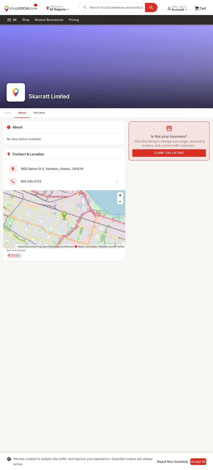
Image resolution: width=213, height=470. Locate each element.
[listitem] (64, 181)
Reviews (39, 112)
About (22, 112)
